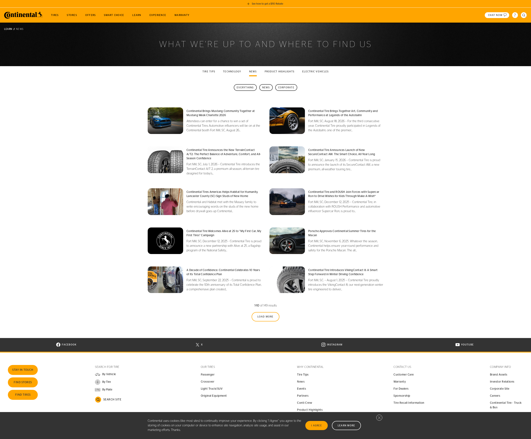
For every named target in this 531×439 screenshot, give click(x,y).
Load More (265, 316)
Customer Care (403, 374)
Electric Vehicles (315, 71)
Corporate (286, 87)
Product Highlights (310, 410)
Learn (8, 29)
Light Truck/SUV (212, 388)
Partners (302, 395)
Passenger (208, 374)
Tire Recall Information (408, 402)
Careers (495, 395)
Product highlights (280, 71)
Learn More (346, 425)
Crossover (207, 381)
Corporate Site (499, 388)
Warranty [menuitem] (181, 15)
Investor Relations (502, 381)
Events (301, 388)
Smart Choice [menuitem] (114, 15)
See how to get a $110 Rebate (267, 3)
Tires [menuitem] (54, 15)
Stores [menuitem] (72, 15)
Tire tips (208, 71)
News (253, 71)
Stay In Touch (22, 369)
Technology (232, 71)
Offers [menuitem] (90, 15)
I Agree (316, 425)
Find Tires (23, 394)
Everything (245, 87)
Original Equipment (214, 395)
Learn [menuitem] (136, 15)
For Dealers (401, 388)
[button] (103, 382)
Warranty (399, 381)
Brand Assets (498, 374)
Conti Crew (304, 402)
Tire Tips (303, 374)
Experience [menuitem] (158, 15)
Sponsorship (401, 395)
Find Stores (23, 382)
